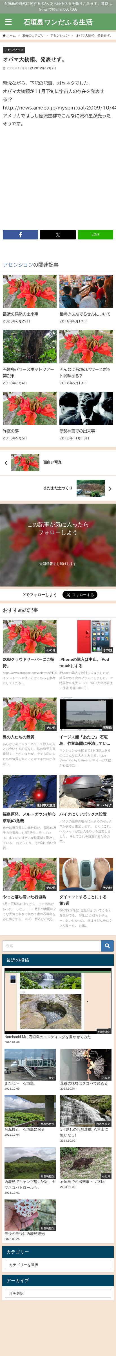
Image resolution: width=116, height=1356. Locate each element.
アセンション (14, 49)
